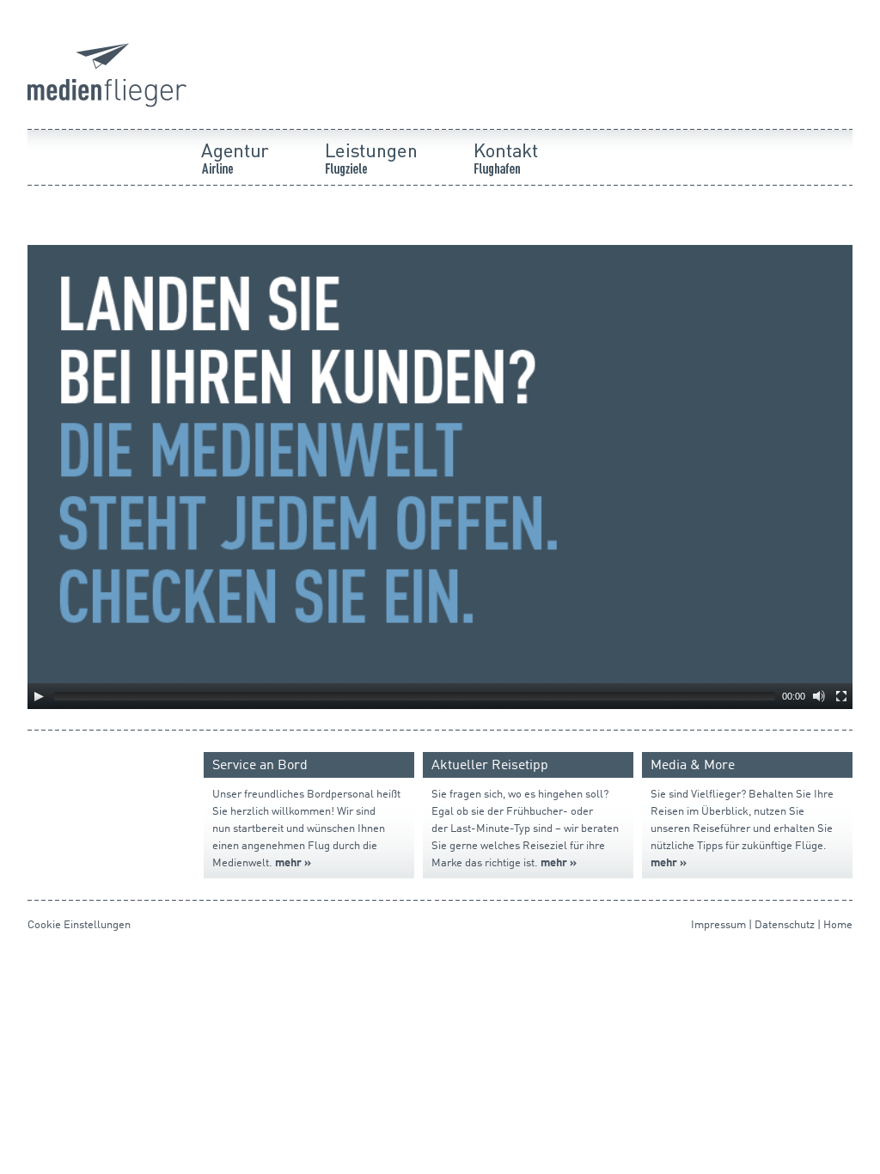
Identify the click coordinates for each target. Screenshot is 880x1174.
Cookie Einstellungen (79, 925)
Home (837, 925)
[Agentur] (254, 210)
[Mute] (819, 696)
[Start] (107, 104)
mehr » (669, 863)
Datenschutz (785, 925)
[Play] (39, 696)
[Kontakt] (525, 210)
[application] (440, 477)
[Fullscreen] (841, 696)
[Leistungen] (390, 210)
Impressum (718, 925)
